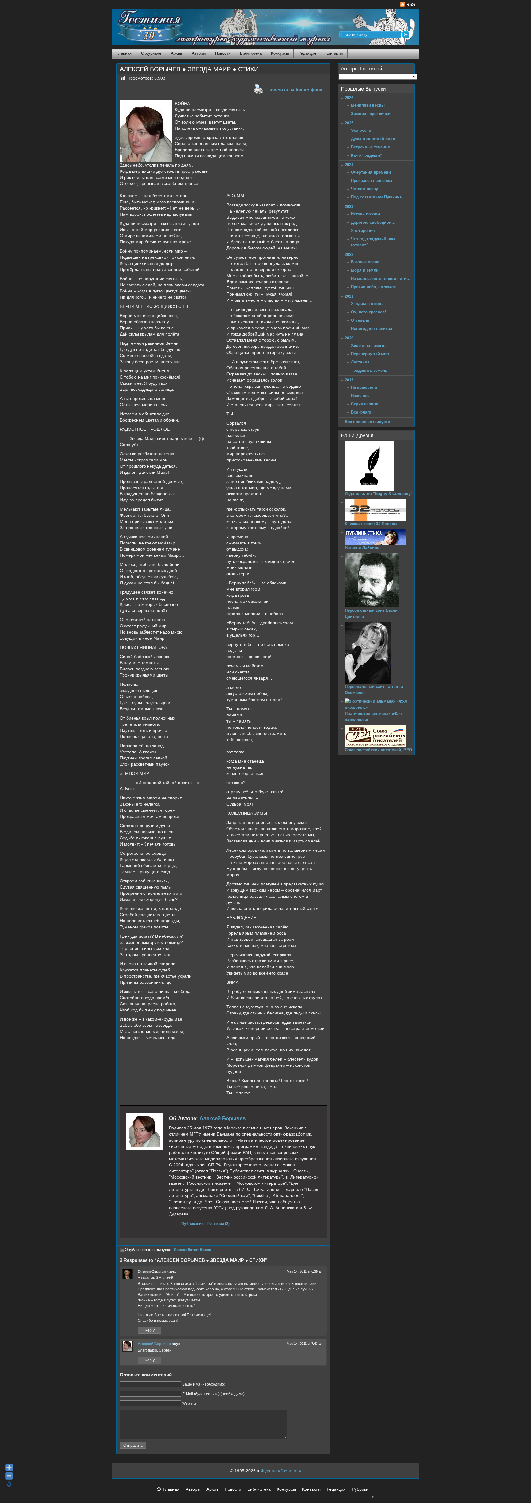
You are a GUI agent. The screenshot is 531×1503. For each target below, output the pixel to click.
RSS (410, 4)
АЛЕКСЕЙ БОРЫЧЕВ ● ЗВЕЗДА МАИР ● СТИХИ (189, 69)
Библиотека (251, 53)
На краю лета (364, 387)
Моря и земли (365, 270)
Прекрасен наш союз (371, 180)
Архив (176, 53)
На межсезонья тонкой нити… (381, 278)
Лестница (360, 362)
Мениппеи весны (368, 105)
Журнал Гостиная (142, 26)
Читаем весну (364, 188)
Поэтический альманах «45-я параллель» (373, 716)
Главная (124, 53)
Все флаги (361, 412)
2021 (349, 296)
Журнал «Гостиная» (281, 1470)
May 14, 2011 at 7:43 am (305, 1343)
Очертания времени (371, 172)
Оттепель (360, 320)
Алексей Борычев (222, 1118)
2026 (349, 98)
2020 (349, 338)
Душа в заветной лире (373, 138)
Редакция (307, 53)
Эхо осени (361, 130)
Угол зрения (363, 230)
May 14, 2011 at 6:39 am (305, 1271)
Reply (150, 1330)
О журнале (151, 53)
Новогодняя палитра (371, 328)
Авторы (199, 53)
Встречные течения (370, 147)
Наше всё (360, 395)
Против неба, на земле (373, 287)
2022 (349, 254)
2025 (349, 123)
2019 (349, 380)
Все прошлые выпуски (367, 421)
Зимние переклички (371, 113)
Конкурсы (280, 53)
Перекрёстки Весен (192, 1250)
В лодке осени (365, 262)
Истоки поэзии (365, 214)
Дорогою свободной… (373, 222)
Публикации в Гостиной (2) (205, 1224)
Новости (222, 53)
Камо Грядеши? (366, 155)
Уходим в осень (367, 303)
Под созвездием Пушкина (376, 197)
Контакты (334, 53)
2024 (349, 165)
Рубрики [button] (360, 1489)
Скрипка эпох (364, 404)
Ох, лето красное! (368, 312)
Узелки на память (368, 345)
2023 (349, 206)
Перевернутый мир (370, 353)
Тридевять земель (369, 370)
